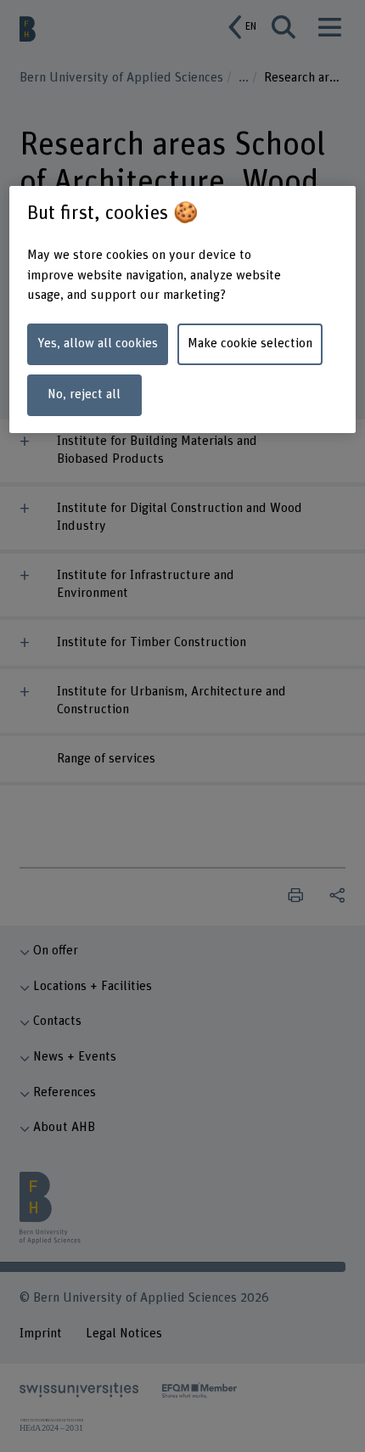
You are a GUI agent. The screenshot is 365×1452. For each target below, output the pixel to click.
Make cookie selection (250, 343)
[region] (183, 310)
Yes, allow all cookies (97, 343)
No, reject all (84, 394)
